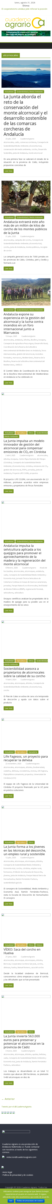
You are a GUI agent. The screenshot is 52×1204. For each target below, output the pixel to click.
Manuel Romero (24, 967)
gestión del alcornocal (25, 354)
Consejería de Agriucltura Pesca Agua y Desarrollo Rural (26, 343)
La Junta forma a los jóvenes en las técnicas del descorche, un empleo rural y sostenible (25, 850)
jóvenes (7, 875)
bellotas (42, 1054)
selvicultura (19, 593)
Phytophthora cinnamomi (14, 774)
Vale (10, 1201)
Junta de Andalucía (20, 153)
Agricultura (21, 433)
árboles (27, 340)
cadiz (17, 142)
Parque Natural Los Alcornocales (25, 585)
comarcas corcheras (28, 142)
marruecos (17, 357)
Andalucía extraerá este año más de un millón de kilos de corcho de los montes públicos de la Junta (25, 227)
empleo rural (36, 868)
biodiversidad (38, 767)
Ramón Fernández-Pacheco (26, 879)
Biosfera (34, 340)
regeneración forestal (34, 589)
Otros (31, 433)
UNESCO (19, 365)
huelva (14, 967)
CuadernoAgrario (27, 139)
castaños (7, 771)
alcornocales (9, 142)
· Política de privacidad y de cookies (17, 1175)
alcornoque (19, 861)
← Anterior (8, 1099)
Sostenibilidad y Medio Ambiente (30, 91)
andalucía (18, 340)
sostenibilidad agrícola (13, 883)
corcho (34, 149)
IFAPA (24, 470)
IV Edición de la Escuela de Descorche (27, 872)
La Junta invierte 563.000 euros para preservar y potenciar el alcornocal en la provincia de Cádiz (24, 1041)
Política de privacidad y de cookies (30, 1201)
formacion (8, 872)
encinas (33, 771)
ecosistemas (24, 771)
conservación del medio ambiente (17, 149)
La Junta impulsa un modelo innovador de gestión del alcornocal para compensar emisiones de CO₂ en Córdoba (25, 446)
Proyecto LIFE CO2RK (20, 473)
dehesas (15, 771)
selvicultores (8, 593)
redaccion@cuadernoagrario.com (21, 1157)
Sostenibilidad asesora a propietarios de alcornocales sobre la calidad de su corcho (24, 672)
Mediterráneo (27, 357)
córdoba (29, 466)
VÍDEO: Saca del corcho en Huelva (22, 951)
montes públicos (32, 247)
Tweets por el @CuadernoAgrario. (17, 1106)
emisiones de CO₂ (41, 466)
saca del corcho (37, 967)
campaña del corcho (23, 240)
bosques (42, 340)
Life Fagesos (42, 771)
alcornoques (30, 571)
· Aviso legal (7, 1172)
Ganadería (33, 752)
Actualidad (9, 91)
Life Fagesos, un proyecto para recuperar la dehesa (26, 758)
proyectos (34, 473)
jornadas (31, 470)
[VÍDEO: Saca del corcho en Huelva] (26, 915)
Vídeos (39, 945)
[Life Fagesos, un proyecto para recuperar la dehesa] (26, 719)
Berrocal (7, 964)
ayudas (35, 1054)
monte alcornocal (35, 153)
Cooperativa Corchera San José (24, 964)
